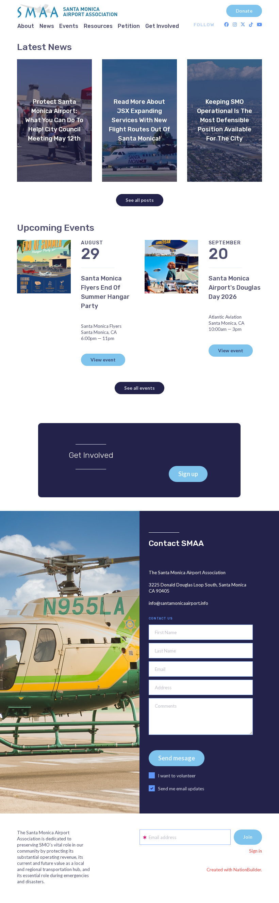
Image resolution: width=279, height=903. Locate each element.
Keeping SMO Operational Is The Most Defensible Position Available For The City (224, 120)
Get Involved (162, 26)
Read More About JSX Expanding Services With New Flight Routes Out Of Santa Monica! (139, 120)
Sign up (188, 474)
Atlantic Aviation (225, 317)
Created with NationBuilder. (234, 869)
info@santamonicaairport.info (178, 603)
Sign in (255, 851)
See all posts (140, 200)
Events (68, 26)
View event (103, 359)
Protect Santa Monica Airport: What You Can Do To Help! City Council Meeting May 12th (54, 120)
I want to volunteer (177, 775)
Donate (244, 11)
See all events (139, 388)
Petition (129, 26)
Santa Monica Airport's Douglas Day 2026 (235, 288)
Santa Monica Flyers (101, 326)
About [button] (25, 26)
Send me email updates (181, 788)
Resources (98, 26)
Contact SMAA (176, 543)
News (46, 26)
